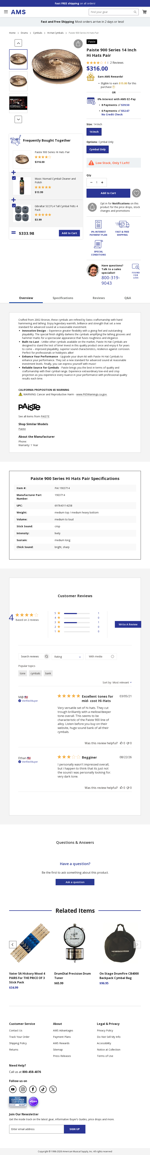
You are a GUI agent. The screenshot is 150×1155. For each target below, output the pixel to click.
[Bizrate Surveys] (21, 1104)
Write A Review (128, 624)
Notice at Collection (108, 1049)
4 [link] (105, 62)
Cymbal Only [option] (97, 149)
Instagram (23, 1089)
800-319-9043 (111, 280)
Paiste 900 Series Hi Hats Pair (52, 152)
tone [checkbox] (22, 673)
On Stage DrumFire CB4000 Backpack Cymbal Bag (119, 976)
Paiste (91, 41)
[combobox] (114, 12)
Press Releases (62, 1056)
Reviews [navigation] (99, 298)
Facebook (33, 1089)
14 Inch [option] (94, 131)
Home (12, 32)
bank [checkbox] (48, 673)
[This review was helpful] (121, 743)
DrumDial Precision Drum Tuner (72, 976)
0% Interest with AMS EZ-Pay (117, 99)
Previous (12, 944)
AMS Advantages (63, 1030)
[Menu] (6, 12)
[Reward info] (113, 87)
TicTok (43, 1089)
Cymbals (37, 32)
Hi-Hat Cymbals (55, 32)
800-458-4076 (31, 1072)
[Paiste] (29, 412)
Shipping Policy (18, 1043)
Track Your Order (19, 1037)
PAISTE (45, 416)
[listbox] (114, 132)
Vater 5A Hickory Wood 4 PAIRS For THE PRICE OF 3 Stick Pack (27, 978)
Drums (24, 32)
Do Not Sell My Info (109, 1037)
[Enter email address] (39, 1129)
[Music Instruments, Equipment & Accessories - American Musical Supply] (18, 12)
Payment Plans (62, 1037)
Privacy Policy (105, 1030)
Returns (13, 1049)
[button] (144, 12)
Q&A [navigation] (127, 298)
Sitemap (58, 1049)
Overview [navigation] (26, 298)
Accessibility (104, 1043)
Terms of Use (105, 1056)
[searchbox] (30, 656)
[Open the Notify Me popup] (92, 207)
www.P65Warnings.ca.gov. (91, 394)
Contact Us (15, 1030)
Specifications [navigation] (63, 298)
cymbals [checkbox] (35, 673)
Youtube (12, 1089)
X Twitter (53, 1089)
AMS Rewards (61, 1043)
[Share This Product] (78, 43)
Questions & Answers (75, 842)
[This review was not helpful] (128, 743)
